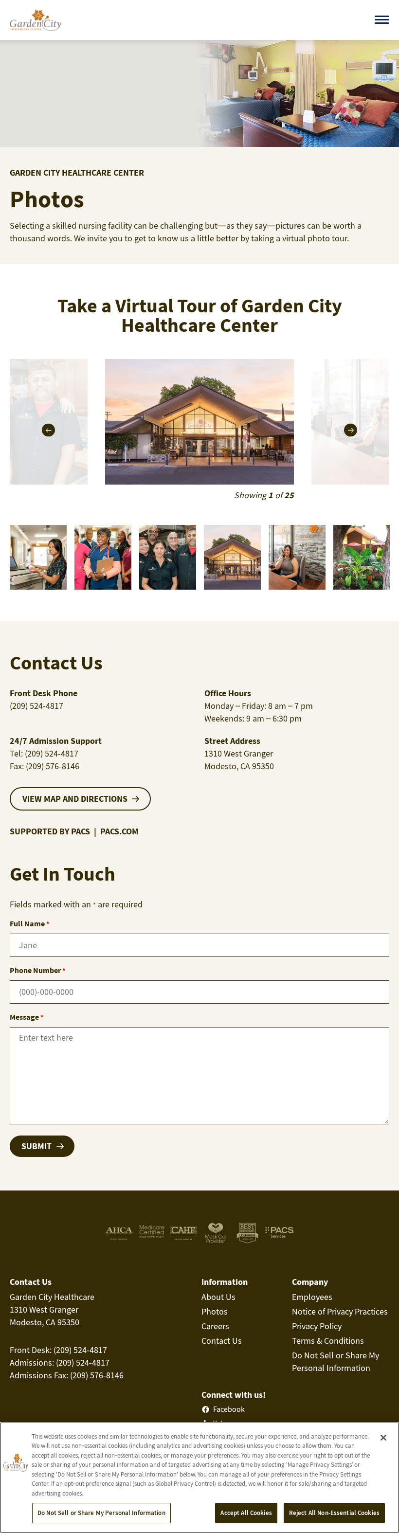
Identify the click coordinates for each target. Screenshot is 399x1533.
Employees (312, 1296)
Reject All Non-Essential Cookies (334, 1513)
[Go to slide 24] (102, 557)
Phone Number (37, 970)
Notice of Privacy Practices (340, 1311)
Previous (48, 430)
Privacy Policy (317, 1326)
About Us (218, 1296)
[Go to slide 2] (297, 557)
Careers (215, 1326)
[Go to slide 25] (167, 557)
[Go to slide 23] (38, 557)
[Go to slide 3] (361, 557)
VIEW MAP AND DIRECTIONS (74, 798)
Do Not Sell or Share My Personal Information (101, 1513)
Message (26, 1017)
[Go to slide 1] (232, 557)
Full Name (29, 923)
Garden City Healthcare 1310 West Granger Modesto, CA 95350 (52, 1309)
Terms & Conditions (328, 1340)
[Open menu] (382, 20)
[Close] (383, 1437)
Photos (214, 1311)
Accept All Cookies (246, 1513)
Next (350, 430)
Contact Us (221, 1340)
